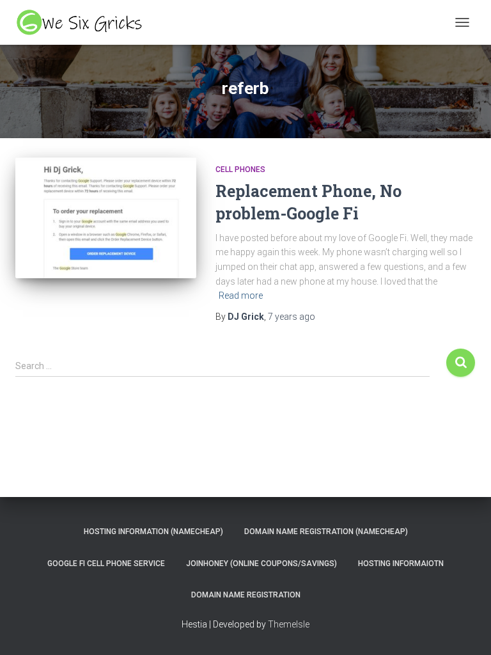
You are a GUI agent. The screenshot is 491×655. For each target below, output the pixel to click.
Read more (241, 295)
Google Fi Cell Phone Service (106, 563)
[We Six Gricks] (85, 22)
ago (291, 317)
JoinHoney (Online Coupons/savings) (261, 563)
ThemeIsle (288, 624)
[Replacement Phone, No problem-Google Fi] (105, 217)
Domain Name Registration (245, 594)
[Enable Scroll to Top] (465, 629)
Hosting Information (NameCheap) (153, 531)
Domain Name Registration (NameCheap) (326, 531)
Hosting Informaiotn (401, 563)
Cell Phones (240, 169)
